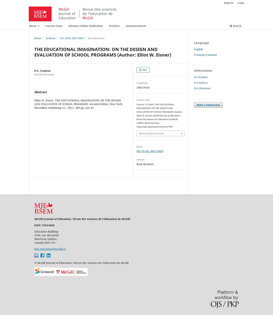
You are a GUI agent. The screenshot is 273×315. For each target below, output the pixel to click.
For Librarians (202, 88)
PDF (144, 70)
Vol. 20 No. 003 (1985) (72, 38)
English (198, 49)
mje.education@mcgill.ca (50, 249)
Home (37, 38)
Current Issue (53, 26)
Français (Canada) (205, 55)
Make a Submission (208, 105)
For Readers (201, 77)
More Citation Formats (151, 133)
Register (228, 2)
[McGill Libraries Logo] (71, 275)
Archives (114, 26)
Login (241, 2)
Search (237, 26)
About (33, 26)
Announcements (136, 26)
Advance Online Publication (85, 26)
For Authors (201, 82)
